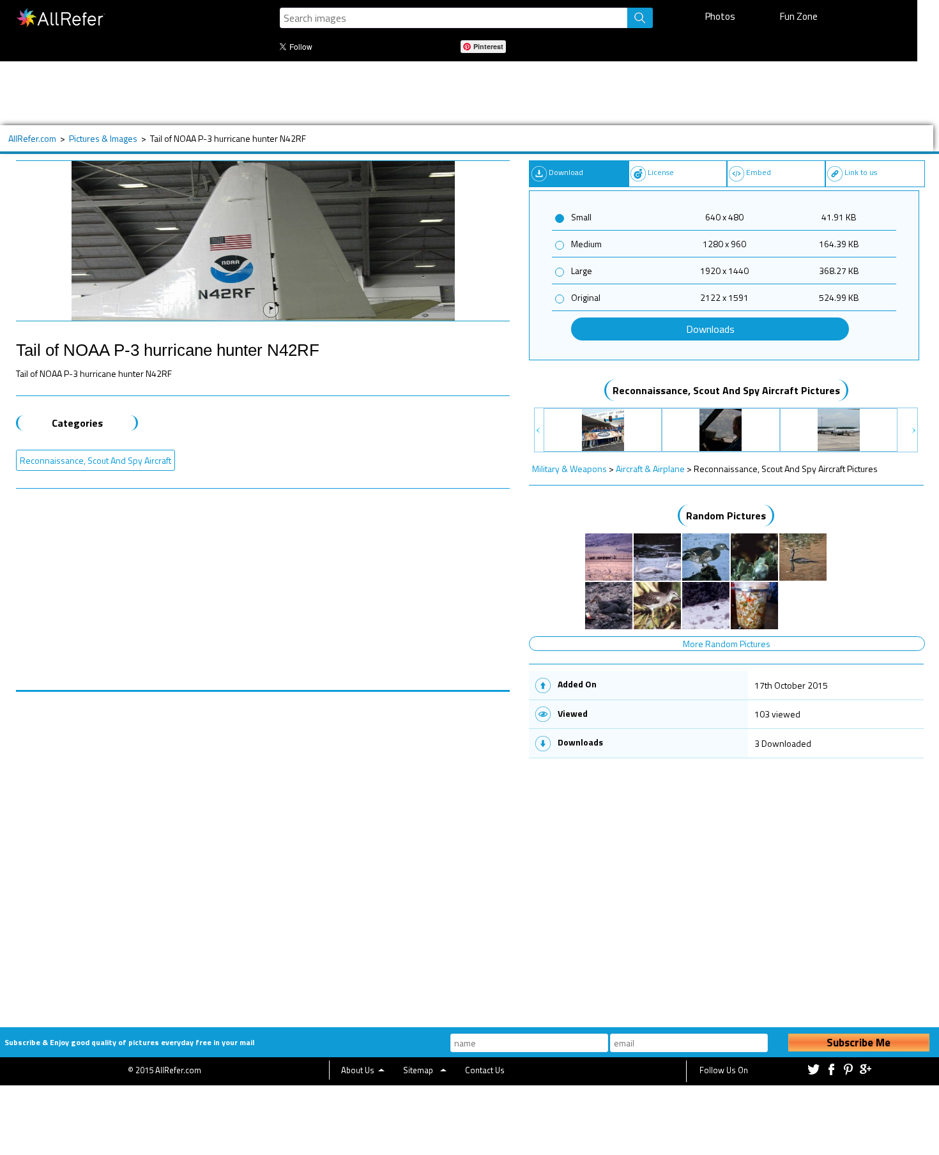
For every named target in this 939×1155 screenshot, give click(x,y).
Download (566, 172)
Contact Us (485, 1070)
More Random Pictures (726, 643)
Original (585, 297)
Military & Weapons (569, 468)
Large (581, 270)
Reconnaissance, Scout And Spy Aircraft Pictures (726, 390)
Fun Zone (799, 16)
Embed (758, 172)
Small (581, 217)
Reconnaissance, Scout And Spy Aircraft (95, 460)
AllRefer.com (32, 138)
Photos (720, 16)
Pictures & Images (103, 138)
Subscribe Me (858, 1042)
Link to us (860, 172)
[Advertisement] (421, 93)
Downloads (710, 329)
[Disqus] (263, 851)
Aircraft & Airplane (650, 468)
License (661, 172)
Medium (586, 243)
